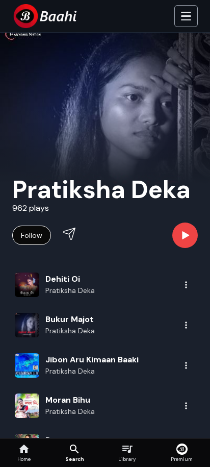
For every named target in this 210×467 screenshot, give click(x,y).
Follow (31, 235)
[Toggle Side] (186, 16)
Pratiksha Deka (70, 290)
